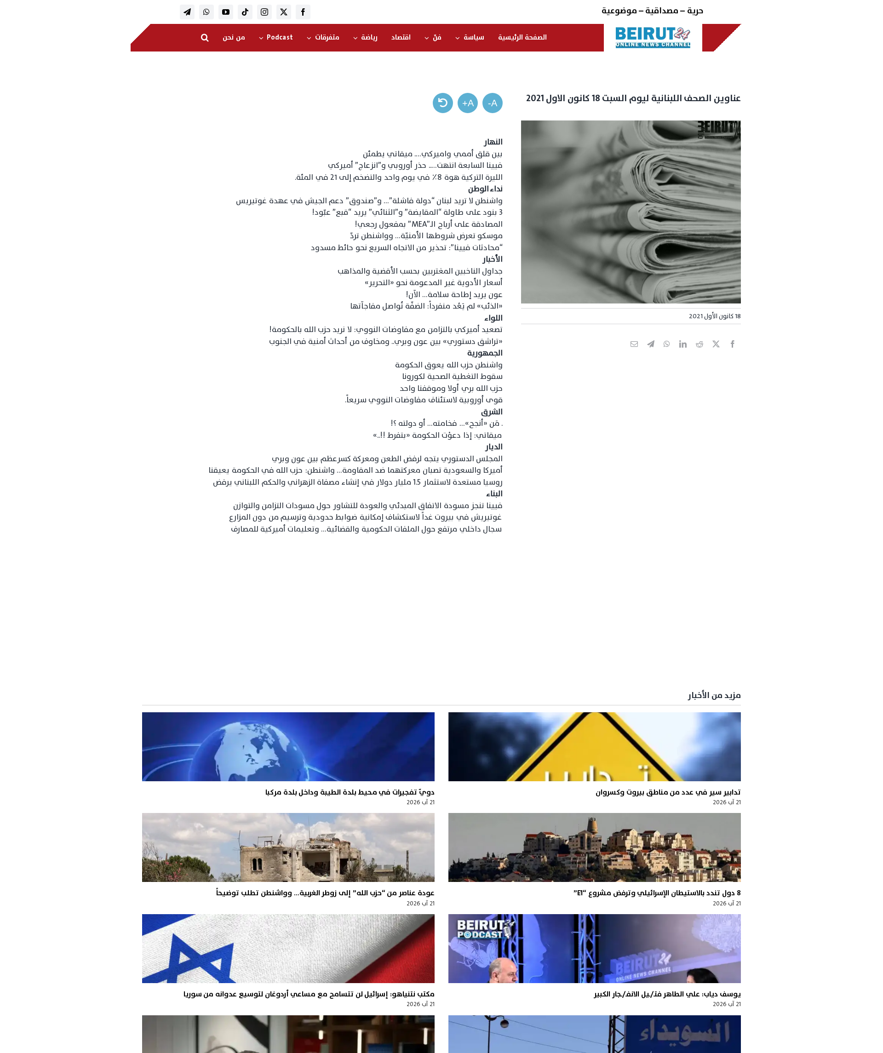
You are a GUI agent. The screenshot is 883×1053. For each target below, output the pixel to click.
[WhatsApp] (667, 354)
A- (492, 103)
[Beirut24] (653, 29)
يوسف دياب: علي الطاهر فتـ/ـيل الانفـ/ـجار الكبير (667, 994)
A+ (468, 103)
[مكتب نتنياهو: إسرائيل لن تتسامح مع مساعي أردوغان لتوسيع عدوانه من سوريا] (288, 948)
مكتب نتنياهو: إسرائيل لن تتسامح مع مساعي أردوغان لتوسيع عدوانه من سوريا (309, 994)
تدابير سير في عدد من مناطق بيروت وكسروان (668, 792)
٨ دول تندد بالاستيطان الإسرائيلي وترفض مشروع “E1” (657, 893)
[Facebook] (732, 354)
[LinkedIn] (683, 354)
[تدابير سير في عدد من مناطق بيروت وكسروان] (594, 746)
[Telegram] (650, 354)
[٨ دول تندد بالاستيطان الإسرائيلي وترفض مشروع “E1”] (594, 847)
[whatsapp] (206, 12)
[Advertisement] (465, 613)
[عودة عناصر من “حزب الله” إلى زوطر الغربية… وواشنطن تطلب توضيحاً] (288, 847)
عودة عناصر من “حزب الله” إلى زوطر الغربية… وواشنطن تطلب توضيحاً (325, 893)
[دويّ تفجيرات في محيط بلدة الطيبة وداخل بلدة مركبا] (288, 746)
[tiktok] (245, 12)
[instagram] (264, 12)
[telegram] (187, 12)
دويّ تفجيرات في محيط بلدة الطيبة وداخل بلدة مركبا (350, 792)
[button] (205, 38)
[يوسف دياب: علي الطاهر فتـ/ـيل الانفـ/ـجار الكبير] (594, 948)
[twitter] (283, 12)
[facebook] (303, 12)
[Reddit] (699, 354)
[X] (716, 354)
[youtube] (225, 12)
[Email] (634, 354)
